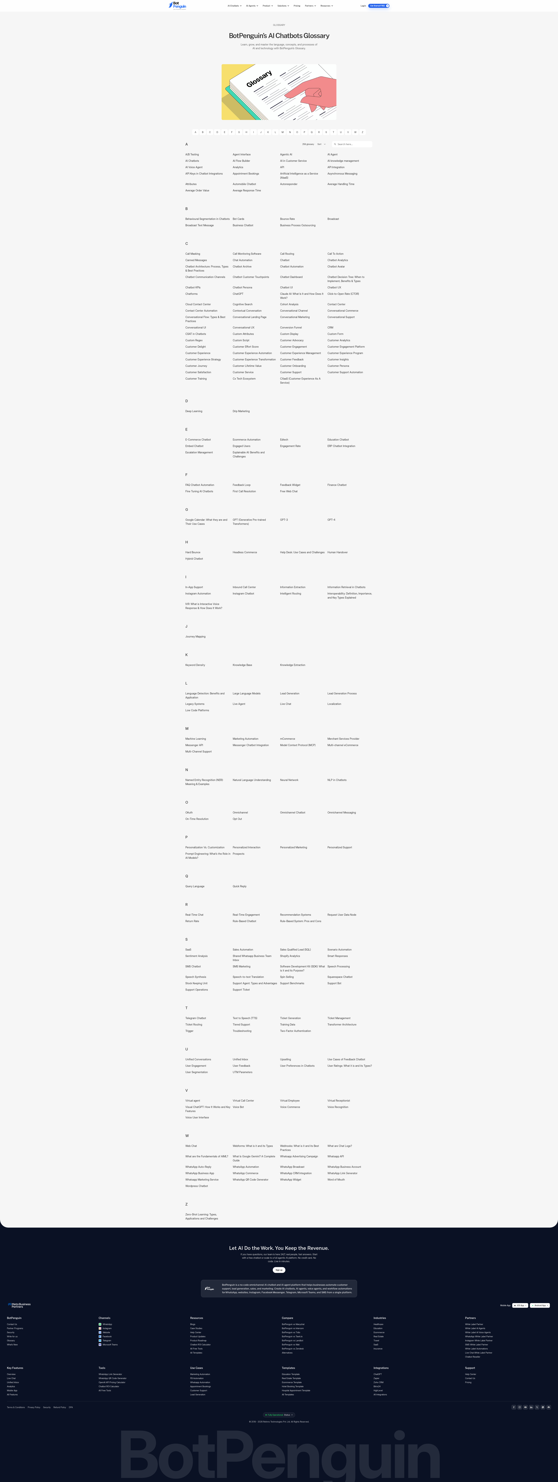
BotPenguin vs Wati (290, 1344)
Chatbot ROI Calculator (200, 1344)
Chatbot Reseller (472, 1357)
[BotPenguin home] (209, 1288)
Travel (376, 1340)
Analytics (11, 1386)
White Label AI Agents (475, 1328)
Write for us (12, 1336)
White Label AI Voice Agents (478, 1332)
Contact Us (12, 1324)
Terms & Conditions (16, 1407)
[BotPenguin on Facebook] (514, 1407)
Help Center (195, 1332)
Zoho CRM (378, 1382)
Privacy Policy (34, 1407)
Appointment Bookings (200, 1386)
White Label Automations (476, 1348)
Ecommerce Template (292, 1382)
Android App (540, 1305)
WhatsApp (107, 1324)
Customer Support (198, 1390)
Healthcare (378, 1324)
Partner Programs (15, 1328)
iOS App (520, 1305)
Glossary (11, 1340)
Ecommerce (379, 1332)
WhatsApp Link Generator (110, 1374)
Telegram (107, 1340)
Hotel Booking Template (293, 1386)
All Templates (196, 1352)
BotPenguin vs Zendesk (293, 1348)
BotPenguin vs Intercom (293, 1328)
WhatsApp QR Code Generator (113, 1378)
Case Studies (196, 1328)
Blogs (192, 1324)
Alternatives (287, 1352)
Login (363, 6)
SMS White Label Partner (476, 1344)
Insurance (378, 1348)
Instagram (107, 1328)
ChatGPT (378, 1374)
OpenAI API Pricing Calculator (112, 1382)
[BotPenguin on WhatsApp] (543, 1407)
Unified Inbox (13, 1382)
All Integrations (380, 1394)
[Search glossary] (335, 144)
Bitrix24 (377, 1386)
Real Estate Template (291, 1378)
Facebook (107, 1336)
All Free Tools (196, 1348)
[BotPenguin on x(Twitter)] (537, 1407)
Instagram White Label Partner (479, 1340)
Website (106, 1332)
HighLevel (378, 1390)
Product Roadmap (198, 1340)
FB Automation (197, 1378)
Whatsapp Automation (200, 1382)
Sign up (279, 1270)
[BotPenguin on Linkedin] (531, 1407)
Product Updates (197, 1336)
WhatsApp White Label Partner (479, 1336)
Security (10, 1332)
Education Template (291, 1374)
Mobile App (12, 1390)
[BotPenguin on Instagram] (519, 1407)
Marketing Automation (200, 1374)
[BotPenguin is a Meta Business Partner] (19, 1305)
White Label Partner (474, 1324)
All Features (12, 1394)
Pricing (297, 6)
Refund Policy (59, 1407)
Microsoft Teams (110, 1344)
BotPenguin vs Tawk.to (292, 1336)
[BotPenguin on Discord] (548, 1407)
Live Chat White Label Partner (478, 1352)
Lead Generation (197, 1394)
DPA (71, 1407)
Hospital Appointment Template (296, 1390)
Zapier (376, 1378)
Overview (11, 1374)
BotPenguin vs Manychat (293, 1324)
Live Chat (11, 1378)
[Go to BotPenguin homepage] (184, 6)
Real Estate (379, 1336)
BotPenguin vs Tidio (291, 1332)
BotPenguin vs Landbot (292, 1340)
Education (378, 1328)
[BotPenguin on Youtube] (525, 1407)
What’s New (12, 1344)
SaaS (376, 1344)
